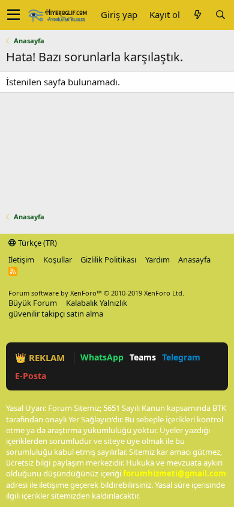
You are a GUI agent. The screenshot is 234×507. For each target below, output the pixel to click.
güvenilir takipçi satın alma (55, 313)
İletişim (21, 259)
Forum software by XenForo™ (96, 292)
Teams (143, 357)
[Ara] (220, 15)
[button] (13, 15)
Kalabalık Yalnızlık (96, 302)
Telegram (181, 357)
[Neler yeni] (197, 15)
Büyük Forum (32, 302)
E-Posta (30, 375)
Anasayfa (194, 259)
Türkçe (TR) (36, 242)
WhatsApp (102, 357)
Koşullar (57, 259)
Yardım (157, 259)
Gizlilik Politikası (108, 259)
